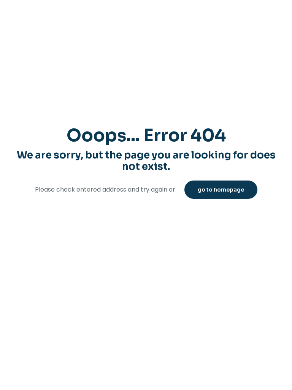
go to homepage (221, 189)
